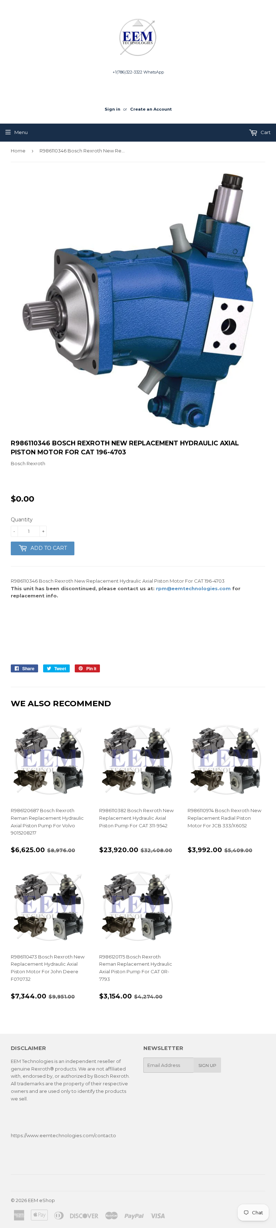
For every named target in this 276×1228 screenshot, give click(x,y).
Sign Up (207, 1065)
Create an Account (151, 109)
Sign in (112, 109)
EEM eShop (41, 1200)
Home (18, 151)
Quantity (22, 519)
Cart (265, 132)
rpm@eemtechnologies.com (193, 588)
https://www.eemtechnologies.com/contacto (63, 1135)
